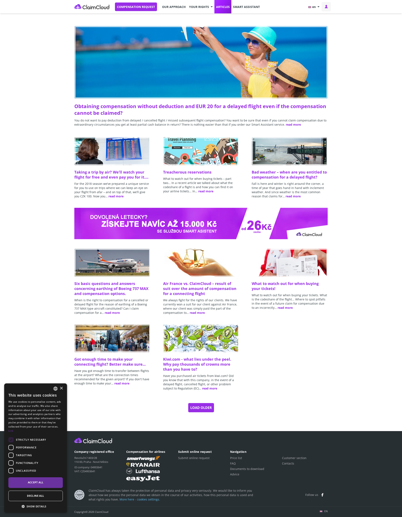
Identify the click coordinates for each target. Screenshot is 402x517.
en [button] (314, 7)
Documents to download (247, 469)
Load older (201, 407)
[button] (200, 6)
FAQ (233, 463)
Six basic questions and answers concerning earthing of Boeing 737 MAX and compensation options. (111, 288)
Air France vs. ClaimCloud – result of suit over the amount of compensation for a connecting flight (199, 288)
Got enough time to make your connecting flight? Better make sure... (110, 362)
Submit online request (194, 458)
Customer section (294, 458)
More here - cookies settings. (140, 499)
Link (10, 431)
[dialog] (35, 448)
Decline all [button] (35, 496)
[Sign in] (326, 6)
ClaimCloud (92, 6)
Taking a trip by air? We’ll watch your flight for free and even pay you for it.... (111, 175)
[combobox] (55, 389)
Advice (234, 474)
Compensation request (136, 7)
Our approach (174, 7)
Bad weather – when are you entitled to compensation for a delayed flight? (289, 175)
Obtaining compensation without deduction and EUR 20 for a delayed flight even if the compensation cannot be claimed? (200, 109)
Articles (223, 7)
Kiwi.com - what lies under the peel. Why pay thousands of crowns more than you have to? (197, 364)
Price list (236, 458)
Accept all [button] (36, 482)
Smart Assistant (246, 7)
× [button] (61, 388)
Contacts (288, 463)
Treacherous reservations (187, 172)
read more (293, 124)
